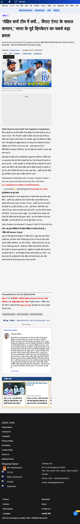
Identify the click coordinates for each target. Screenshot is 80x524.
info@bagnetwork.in (56, 482)
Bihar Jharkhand (14, 477)
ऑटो (67, 6)
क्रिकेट (4, 15)
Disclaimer (6, 445)
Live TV (16, 2)
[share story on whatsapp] (27, 53)
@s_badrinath (8, 185)
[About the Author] (7, 336)
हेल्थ (54, 6)
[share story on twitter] (17, 53)
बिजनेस (49, 6)
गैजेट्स (72, 6)
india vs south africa (22, 314)
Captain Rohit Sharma (9, 314)
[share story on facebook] (10, 53)
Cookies (6, 504)
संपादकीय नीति (46, 514)
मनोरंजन (5, 302)
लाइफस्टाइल (61, 6)
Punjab (10, 482)
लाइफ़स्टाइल (16, 302)
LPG (49, 10)
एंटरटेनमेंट (36, 6)
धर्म (10, 302)
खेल (31, 6)
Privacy (6, 499)
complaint (7, 514)
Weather (56, 10)
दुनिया (26, 6)
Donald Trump (39, 10)
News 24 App (26, 305)
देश (17, 6)
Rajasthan (11, 486)
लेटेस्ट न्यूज (22, 2)
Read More (15, 371)
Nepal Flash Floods (25, 10)
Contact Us (6, 432)
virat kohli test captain (36, 314)
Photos (43, 6)
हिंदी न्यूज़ (5, 320)
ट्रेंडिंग (77, 6)
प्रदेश (21, 6)
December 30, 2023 (39, 189)
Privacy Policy (7, 441)
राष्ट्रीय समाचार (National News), (31, 298)
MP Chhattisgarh (14, 468)
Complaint (6, 436)
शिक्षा (26, 302)
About (44, 504)
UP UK (10, 472)
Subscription (7, 427)
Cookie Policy (7, 450)
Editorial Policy (8, 459)
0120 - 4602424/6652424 (58, 478)
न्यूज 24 (5, 298)
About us (5, 454)
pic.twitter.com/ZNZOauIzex (27, 185)
